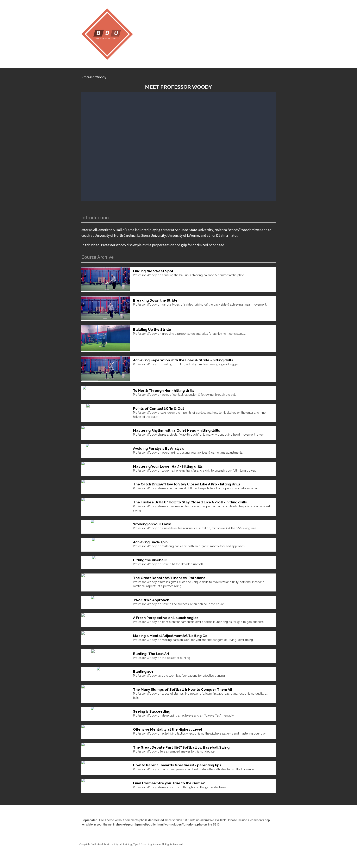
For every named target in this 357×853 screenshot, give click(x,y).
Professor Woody (93, 77)
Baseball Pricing (266, 845)
